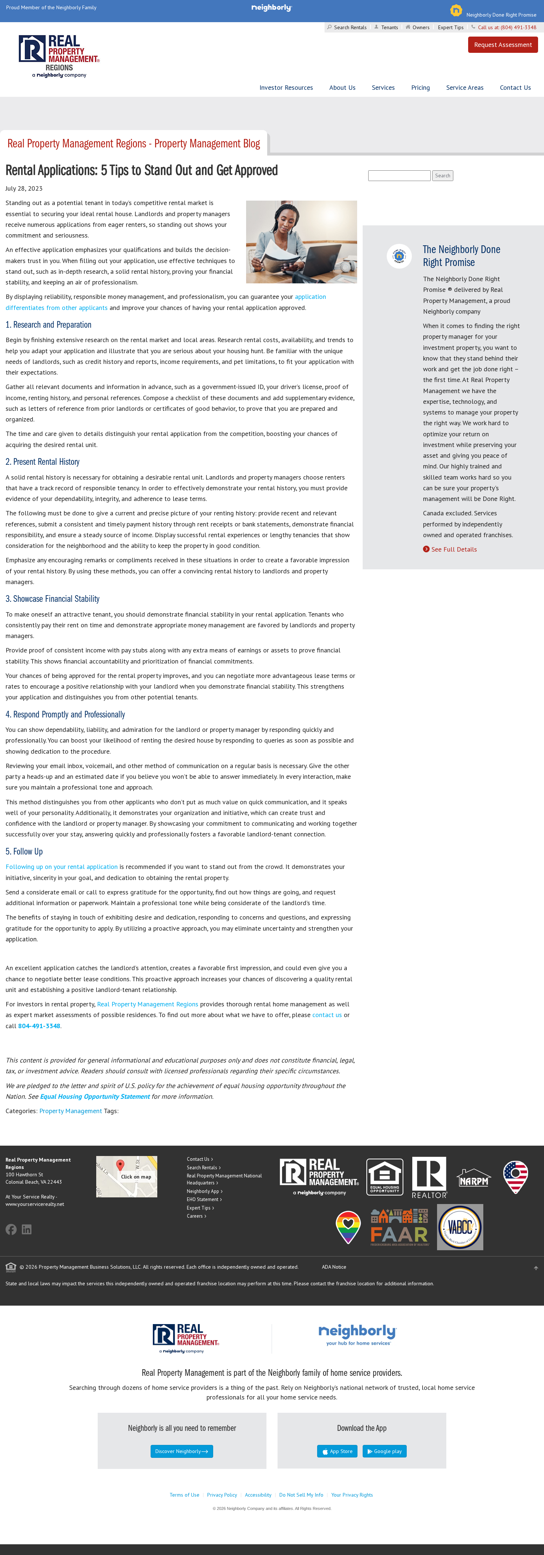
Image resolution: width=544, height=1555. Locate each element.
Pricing (420, 87)
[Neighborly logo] (272, 7)
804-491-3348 (39, 1026)
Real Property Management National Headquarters (224, 1179)
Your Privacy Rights (352, 1494)
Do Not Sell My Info (301, 1494)
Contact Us (515, 87)
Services (383, 87)
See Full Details (454, 549)
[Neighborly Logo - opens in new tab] (380, 1334)
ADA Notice (334, 1267)
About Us (342, 87)
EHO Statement (202, 1199)
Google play (387, 1451)
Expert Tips (451, 27)
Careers (195, 1216)
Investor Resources (286, 87)
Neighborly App (203, 1191)
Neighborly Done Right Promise (502, 14)
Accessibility (258, 1494)
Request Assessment (503, 44)
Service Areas (465, 87)
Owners (421, 27)
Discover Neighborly (178, 1451)
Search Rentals (350, 27)
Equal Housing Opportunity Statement (95, 1096)
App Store (341, 1451)
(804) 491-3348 (519, 27)
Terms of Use (184, 1494)
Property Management (70, 1110)
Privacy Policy (222, 1494)
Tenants (389, 27)
